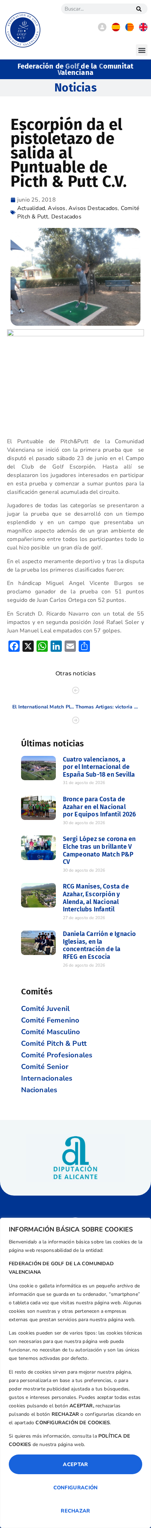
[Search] (138, 9)
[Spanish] (116, 29)
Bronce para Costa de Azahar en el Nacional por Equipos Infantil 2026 (99, 806)
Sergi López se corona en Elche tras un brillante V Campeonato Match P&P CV (99, 850)
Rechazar (75, 1510)
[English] (143, 29)
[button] (141, 50)
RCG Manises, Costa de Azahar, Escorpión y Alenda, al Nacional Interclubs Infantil (96, 898)
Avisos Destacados (93, 208)
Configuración (75, 1487)
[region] (75, 1373)
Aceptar (75, 1464)
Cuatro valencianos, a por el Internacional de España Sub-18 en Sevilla (99, 767)
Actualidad (31, 208)
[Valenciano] (129, 29)
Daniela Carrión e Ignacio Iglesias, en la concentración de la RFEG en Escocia (99, 945)
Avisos (56, 208)
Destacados (66, 217)
